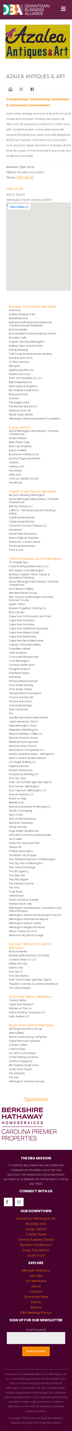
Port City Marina (18, 975)
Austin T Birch (17, 604)
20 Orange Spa (18, 562)
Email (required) (36, 1330)
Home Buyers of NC (21, 357)
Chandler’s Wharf (19, 648)
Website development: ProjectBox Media (36, 1422)
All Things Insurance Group (25, 1028)
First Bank (15, 677)
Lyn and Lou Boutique (22, 1053)
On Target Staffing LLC (22, 762)
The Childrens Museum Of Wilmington (32, 859)
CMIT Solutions (18, 652)
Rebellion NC (16, 802)
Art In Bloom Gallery (21, 588)
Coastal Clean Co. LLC (23, 959)
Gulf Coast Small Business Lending (30, 353)
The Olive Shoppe (20, 988)
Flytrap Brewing (18, 349)
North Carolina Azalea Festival (27, 758)
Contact (35, 1291)
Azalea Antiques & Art (22, 314)
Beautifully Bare (18, 318)
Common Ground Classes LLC (28, 525)
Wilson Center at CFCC (23, 931)
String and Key (18, 826)
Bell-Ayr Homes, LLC (21, 506)
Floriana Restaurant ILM (23, 681)
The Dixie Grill (17, 875)
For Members (36, 1281)
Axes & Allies (16, 1032)
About (36, 1286)
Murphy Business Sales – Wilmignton (31, 754)
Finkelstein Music (19, 673)
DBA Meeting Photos (36, 1312)
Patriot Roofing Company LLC (27, 1012)
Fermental (15, 470)
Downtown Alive (36, 1297)
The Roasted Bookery (22, 545)
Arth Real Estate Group (23, 592)
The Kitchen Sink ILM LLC (23, 406)
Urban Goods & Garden (24, 899)
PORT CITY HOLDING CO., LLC (25, 378)
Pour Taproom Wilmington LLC (27, 790)
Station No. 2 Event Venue (24, 541)
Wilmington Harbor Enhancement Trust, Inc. (35, 915)
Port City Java (17, 778)
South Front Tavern (20, 1069)
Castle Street (36, 1234)
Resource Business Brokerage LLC (30, 806)
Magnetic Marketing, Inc (23, 729)
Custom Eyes (17, 1049)
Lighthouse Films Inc (21, 370)
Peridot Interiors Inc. (21, 770)
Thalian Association (21, 851)
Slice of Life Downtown (22, 818)
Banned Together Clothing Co (27, 608)
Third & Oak (16, 550)
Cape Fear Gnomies (21, 624)
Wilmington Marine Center (25, 923)
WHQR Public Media (21, 414)
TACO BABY (15, 839)
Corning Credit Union (22, 664)
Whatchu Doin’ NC (20, 410)
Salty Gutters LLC (19, 1016)
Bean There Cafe (19, 442)
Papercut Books (19, 766)
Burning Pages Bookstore (24, 458)
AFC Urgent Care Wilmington (26, 570)
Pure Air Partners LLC (21, 794)
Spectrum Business (21, 822)
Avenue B (14, 310)
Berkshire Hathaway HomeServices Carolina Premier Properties (30, 324)
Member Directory (36, 1270)
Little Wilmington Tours (23, 725)
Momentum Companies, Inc (26, 749)
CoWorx (14, 462)
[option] (36, 1125)
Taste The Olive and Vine (24, 843)
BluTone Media (18, 329)
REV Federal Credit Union (24, 390)
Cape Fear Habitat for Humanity (28, 628)
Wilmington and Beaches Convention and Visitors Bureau (35, 909)
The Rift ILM (15, 482)
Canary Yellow (17, 1000)
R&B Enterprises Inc (20, 382)
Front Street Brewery (21, 685)
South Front (36, 1255)
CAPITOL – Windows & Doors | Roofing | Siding (32, 512)
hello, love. (15, 474)
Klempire (14, 366)
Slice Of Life (16, 814)
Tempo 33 (15, 847)
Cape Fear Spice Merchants (26, 640)
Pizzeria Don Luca (19, 374)
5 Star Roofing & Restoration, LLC (29, 566)
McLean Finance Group (23, 737)
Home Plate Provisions (23, 533)
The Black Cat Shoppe (22, 855)
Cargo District (36, 1229)
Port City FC (16, 971)
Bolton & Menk (18, 450)
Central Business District (35, 1239)
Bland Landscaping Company (28, 1036)
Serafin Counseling (20, 810)
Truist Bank (15, 891)
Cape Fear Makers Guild (24, 632)
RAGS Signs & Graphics (23, 386)
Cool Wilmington (19, 660)
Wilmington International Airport (28, 919)
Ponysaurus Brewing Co (23, 774)
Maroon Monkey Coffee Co (25, 733)
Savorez (14, 398)
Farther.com (16, 466)
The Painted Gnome (21, 883)
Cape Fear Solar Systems (24, 1040)
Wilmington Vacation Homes (27, 1081)
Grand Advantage (20, 705)
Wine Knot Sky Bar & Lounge (26, 935)
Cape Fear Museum (21, 1004)
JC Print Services (19, 362)
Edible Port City (18, 963)
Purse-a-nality (18, 798)
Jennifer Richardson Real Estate (28, 717)
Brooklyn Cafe (17, 337)
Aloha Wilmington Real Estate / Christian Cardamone (34, 432)
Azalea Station (18, 438)
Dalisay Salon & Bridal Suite (25, 345)
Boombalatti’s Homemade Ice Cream (32, 333)
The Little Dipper (18, 879)
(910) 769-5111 (25, 178)
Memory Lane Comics (22, 745)
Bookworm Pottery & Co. (24, 454)
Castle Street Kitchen (22, 517)
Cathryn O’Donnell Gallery (25, 644)
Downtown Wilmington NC (36, 1218)
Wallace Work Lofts (20, 903)
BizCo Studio (16, 612)
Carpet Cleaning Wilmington (26, 341)
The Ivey (14, 1077)
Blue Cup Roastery (20, 446)
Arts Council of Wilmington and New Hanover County (31, 598)
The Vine (14, 887)
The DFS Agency (18, 871)
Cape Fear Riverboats (22, 636)
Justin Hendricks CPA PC (23, 721)
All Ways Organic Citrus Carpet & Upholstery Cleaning (29, 576)
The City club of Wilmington (26, 863)
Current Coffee (18, 1045)
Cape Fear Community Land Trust (30, 616)
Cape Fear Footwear (21, 620)
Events (36, 1302)
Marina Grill (16, 967)
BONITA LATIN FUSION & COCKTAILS (29, 955)
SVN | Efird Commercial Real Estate (30, 835)
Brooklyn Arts (36, 1224)
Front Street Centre (20, 689)
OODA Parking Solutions (23, 1057)
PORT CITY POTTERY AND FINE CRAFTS (30, 782)
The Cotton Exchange (22, 867)
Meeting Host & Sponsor (24, 741)
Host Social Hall (18, 709)
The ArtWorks (17, 1073)
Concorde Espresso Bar (24, 656)
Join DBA (36, 1275)
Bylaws (36, 1307)
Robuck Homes (18, 394)
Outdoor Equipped (20, 1061)
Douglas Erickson (19, 669)
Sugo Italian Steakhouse (24, 830)
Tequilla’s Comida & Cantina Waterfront (33, 983)
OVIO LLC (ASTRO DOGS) (23, 478)
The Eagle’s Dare (19, 402)
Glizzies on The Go (20, 1008)
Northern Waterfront (36, 1245)
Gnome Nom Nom (20, 701)
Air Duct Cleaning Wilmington (27, 495)
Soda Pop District (36, 1250)
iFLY (11, 713)
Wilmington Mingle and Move (27, 927)
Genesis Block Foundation (25, 693)
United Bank (16, 895)
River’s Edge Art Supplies (24, 537)
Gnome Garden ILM (21, 697)
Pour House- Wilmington (24, 786)
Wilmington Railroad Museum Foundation (34, 418)
